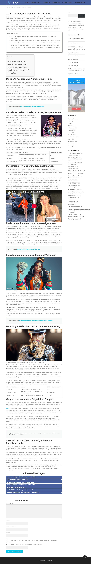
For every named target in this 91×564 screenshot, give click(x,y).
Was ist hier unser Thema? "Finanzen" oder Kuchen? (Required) (24, 544)
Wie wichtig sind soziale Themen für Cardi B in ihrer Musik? (23, 492)
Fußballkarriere (72, 161)
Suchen (69, 12)
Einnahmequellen (76, 155)
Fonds (69, 123)
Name (8, 520)
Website (8, 532)
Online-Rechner (35, 2)
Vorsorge (70, 146)
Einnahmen (70, 155)
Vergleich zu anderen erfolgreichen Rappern (17, 70)
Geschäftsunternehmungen (73, 166)
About (27, 2)
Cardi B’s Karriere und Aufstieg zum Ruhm (16, 61)
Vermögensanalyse (71, 204)
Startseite (8, 7)
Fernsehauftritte (71, 157)
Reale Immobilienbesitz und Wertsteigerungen (17, 66)
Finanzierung (72, 128)
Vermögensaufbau (75, 207)
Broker (70, 121)
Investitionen (73, 173)
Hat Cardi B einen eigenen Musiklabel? (17, 479)
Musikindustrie (73, 180)
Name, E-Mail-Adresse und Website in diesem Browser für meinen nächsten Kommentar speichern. (31, 541)
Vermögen (73, 201)
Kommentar (10, 503)
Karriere (70, 176)
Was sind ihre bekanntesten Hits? (16, 487)
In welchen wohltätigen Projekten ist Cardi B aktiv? (21, 482)
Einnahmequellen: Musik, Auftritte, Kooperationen (18, 63)
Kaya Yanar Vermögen (73, 62)
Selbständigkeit (71, 141)
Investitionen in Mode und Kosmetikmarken (17, 64)
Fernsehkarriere (77, 157)
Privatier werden (80, 2)
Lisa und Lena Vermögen (74, 56)
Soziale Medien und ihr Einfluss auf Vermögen (17, 67)
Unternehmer (75, 197)
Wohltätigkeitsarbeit (74, 219)
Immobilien (70, 125)
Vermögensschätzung (74, 214)
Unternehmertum (71, 199)
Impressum (42, 560)
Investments (81, 173)
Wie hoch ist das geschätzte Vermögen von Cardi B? (21, 477)
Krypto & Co (70, 130)
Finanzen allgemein (72, 119)
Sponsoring (70, 197)
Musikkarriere (74, 182)
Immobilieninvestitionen (76, 170)
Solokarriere (75, 193)
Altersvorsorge (67, 2)
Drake (7, 408)
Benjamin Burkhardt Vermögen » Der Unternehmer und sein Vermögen (35, 320)
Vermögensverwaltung (76, 216)
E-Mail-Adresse (10, 526)
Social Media (70, 193)
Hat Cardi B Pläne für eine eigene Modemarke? (20, 490)
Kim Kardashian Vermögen (74, 43)
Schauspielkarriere (78, 192)
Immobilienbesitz (73, 168)
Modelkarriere (76, 177)
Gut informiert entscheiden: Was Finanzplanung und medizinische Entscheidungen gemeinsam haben (76, 48)
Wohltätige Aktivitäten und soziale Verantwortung (18, 69)
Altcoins (71, 132)
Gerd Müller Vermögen (73, 53)
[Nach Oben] (85, 557)
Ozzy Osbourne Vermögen (74, 73)
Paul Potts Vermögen (73, 59)
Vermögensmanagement (79, 209)
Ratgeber (70, 139)
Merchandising (71, 177)
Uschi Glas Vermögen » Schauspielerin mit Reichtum (32, 106)
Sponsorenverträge (77, 195)
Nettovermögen (72, 187)
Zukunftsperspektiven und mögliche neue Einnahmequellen (20, 72)
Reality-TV (70, 192)
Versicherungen (71, 143)
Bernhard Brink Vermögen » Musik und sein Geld (28, 249)
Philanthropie (73, 189)
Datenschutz (49, 560)
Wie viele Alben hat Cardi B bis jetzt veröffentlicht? (21, 484)
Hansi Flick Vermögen (73, 65)
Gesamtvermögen (71, 162)
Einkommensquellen (75, 153)
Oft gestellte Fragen (12, 73)
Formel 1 (80, 158)
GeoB (78, 160)
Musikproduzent (71, 185)
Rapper (80, 189)
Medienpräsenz (77, 176)
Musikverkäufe (77, 185)
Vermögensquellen (72, 212)
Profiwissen (56, 2)
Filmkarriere (76, 159)
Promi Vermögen (72, 137)
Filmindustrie (70, 159)
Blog (12, 7)
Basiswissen (46, 2)
